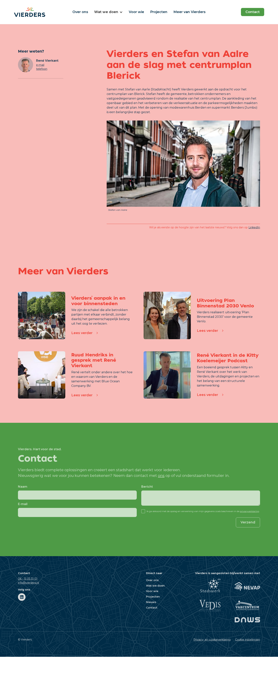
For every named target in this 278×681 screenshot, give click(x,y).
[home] (40, 12)
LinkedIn (254, 227)
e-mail (40, 65)
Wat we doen (155, 585)
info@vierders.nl (28, 582)
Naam (22, 486)
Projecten (158, 12)
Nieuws (151, 602)
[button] (108, 12)
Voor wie (136, 12)
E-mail (22, 504)
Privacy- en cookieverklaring (212, 639)
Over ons (80, 12)
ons (161, 475)
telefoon (41, 69)
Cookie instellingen (247, 639)
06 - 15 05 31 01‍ (27, 578)
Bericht (147, 486)
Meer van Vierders (189, 12)
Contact (252, 12)
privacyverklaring (249, 511)
